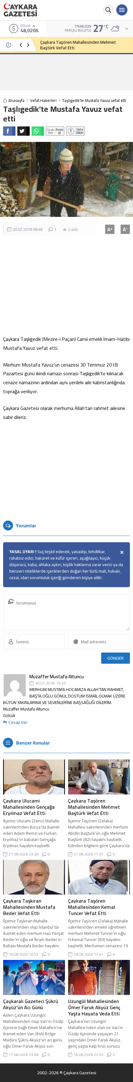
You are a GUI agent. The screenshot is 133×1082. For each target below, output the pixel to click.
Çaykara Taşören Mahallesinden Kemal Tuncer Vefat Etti (91, 907)
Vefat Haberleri (43, 100)
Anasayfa (16, 100)
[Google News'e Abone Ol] (55, 131)
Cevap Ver (18, 722)
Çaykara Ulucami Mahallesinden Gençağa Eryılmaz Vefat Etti (29, 807)
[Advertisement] (66, 72)
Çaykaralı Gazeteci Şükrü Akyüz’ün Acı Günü (30, 1004)
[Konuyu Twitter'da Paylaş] (23, 131)
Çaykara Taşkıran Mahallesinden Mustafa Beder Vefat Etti (29, 907)
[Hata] (75, 131)
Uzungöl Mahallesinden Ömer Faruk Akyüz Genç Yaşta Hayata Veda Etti (94, 1007)
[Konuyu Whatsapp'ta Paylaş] (38, 131)
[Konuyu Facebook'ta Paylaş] (9, 131)
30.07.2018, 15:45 (50, 683)
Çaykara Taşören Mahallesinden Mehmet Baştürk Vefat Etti (78, 45)
